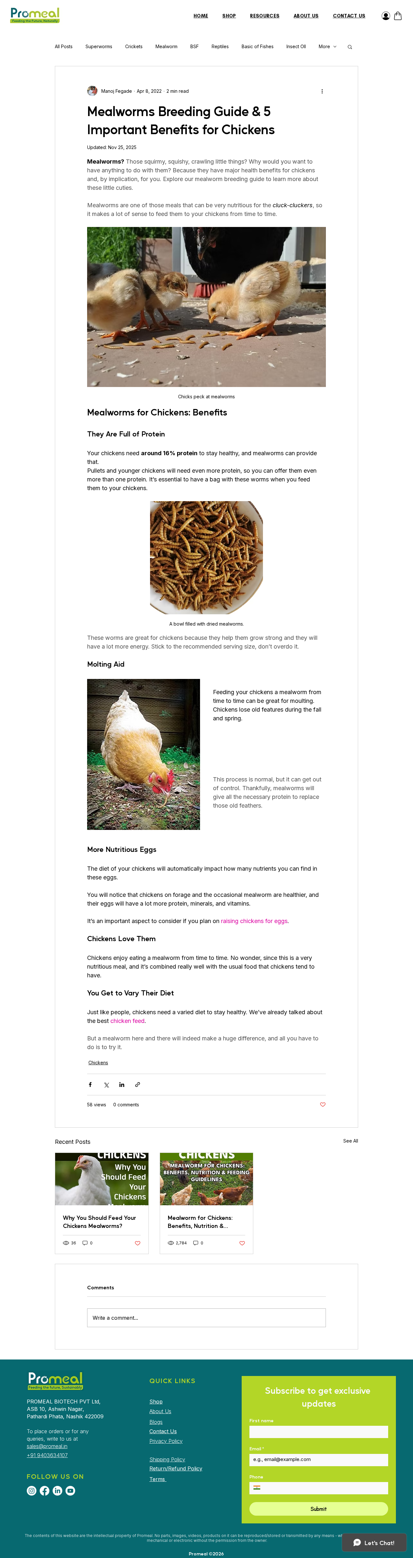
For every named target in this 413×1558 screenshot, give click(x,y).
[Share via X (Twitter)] (106, 1084)
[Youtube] (70, 1491)
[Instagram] (31, 1491)
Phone (256, 1476)
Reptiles (220, 46)
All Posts (64, 46)
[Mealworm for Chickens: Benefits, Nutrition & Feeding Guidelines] (206, 1179)
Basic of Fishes (258, 46)
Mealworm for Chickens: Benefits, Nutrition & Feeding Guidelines (200, 1222)
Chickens (98, 1062)
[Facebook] (44, 1491)
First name (261, 1420)
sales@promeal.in (47, 1446)
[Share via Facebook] (90, 1084)
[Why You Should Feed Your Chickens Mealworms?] (101, 1179)
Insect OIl (296, 46)
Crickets (134, 46)
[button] (350, 46)
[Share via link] (138, 1084)
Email (256, 1448)
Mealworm (166, 46)
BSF (194, 46)
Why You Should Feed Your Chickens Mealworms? (99, 1221)
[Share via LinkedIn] (122, 1084)
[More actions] (322, 91)
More (324, 46)
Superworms (99, 46)
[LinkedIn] (57, 1491)
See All (350, 1141)
